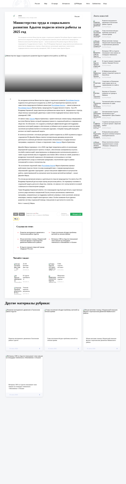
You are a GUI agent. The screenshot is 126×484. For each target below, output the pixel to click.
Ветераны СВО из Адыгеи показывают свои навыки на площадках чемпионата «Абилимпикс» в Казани (23, 386)
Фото (88, 3)
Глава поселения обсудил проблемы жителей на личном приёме (62, 339)
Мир (45, 3)
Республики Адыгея (72, 100)
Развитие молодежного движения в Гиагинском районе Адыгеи (24, 339)
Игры (105, 3)
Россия (37, 3)
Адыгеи (32, 119)
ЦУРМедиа (78, 3)
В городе (55, 3)
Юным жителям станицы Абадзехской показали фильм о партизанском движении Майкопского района (101, 340)
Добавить (65, 214)
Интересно (66, 3)
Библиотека (97, 3)
